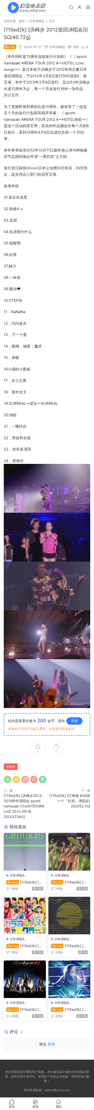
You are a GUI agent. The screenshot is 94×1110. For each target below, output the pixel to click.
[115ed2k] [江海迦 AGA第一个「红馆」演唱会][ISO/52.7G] (69, 800)
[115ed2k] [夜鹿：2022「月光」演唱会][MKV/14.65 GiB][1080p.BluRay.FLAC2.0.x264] (69, 946)
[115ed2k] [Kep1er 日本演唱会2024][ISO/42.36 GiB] (24, 1009)
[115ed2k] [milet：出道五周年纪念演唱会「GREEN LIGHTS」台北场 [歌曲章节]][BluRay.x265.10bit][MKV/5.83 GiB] (24, 882)
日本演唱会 (57, 47)
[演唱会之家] (25, 7)
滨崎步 (10, 766)
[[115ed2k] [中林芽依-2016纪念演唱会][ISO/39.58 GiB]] (69, 979)
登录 (74, 721)
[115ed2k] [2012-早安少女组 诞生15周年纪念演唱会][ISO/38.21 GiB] (24, 946)
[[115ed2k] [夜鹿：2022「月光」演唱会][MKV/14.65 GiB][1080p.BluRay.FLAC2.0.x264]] (69, 915)
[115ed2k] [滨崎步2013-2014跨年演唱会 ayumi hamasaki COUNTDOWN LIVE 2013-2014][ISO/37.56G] (24, 806)
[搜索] (71, 7)
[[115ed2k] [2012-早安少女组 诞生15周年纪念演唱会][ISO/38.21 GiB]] (25, 915)
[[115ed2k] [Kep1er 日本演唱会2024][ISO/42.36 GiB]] (25, 979)
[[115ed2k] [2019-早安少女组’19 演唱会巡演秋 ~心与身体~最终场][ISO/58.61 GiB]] (69, 851)
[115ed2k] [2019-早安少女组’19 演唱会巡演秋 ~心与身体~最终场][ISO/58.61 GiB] (69, 882)
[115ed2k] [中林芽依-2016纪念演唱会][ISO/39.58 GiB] (69, 1009)
